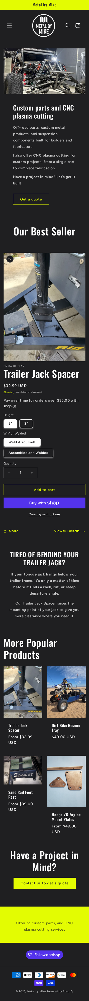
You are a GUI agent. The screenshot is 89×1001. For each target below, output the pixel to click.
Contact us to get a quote (45, 883)
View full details (67, 531)
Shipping (9, 392)
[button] (9, 25)
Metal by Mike (36, 991)
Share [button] (14, 531)
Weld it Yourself (22, 442)
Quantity (10, 463)
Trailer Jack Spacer (18, 728)
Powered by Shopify (60, 991)
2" (26, 424)
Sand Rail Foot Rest (20, 795)
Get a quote (31, 199)
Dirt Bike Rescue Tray (66, 728)
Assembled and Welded (28, 453)
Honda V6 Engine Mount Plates (66, 817)
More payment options (45, 514)
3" (10, 424)
